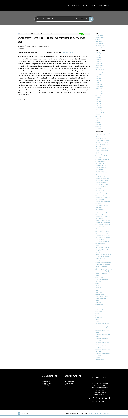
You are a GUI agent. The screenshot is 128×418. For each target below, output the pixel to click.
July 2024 (98, 99)
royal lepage (98, 317)
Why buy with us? (45, 381)
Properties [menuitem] (75, 5)
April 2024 (98, 105)
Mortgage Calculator (46, 383)
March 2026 (98, 63)
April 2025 (98, 82)
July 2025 (98, 76)
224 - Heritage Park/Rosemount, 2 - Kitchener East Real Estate (35, 46)
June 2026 (98, 57)
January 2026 (98, 67)
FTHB (96, 291)
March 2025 (98, 84)
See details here (67, 52)
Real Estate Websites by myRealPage (102, 413)
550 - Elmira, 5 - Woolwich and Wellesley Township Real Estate (102, 249)
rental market (98, 311)
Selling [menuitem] (93, 5)
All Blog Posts (99, 35)
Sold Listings (98, 47)
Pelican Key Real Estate (101, 310)
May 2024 (98, 103)
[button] (90, 398)
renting (97, 313)
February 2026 (99, 65)
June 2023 (98, 122)
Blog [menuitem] (100, 5)
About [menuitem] (106, 5)
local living (98, 302)
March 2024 (98, 107)
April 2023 (98, 126)
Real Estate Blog (99, 45)
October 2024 (99, 94)
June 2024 (98, 101)
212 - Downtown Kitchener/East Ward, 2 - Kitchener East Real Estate (102, 165)
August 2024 (98, 97)
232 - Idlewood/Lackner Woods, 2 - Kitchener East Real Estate (102, 186)
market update (99, 304)
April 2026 (98, 61)
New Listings (98, 41)
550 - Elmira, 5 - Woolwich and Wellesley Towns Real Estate (102, 243)
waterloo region (99, 359)
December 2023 (99, 113)
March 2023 (98, 128)
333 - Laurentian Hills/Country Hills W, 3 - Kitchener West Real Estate (102, 211)
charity (97, 285)
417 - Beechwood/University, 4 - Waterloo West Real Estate (102, 230)
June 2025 (98, 78)
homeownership (99, 294)
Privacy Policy (91, 413)
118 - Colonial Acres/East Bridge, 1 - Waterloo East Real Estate (102, 150)
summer (97, 357)
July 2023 (98, 120)
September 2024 (99, 95)
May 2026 (98, 59)
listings (97, 300)
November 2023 (99, 114)
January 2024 (98, 111)
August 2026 (98, 54)
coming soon (98, 287)
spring (97, 321)
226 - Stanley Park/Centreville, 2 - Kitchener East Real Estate (102, 176)
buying (97, 283)
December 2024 (99, 90)
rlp (96, 315)
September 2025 (99, 73)
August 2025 (98, 75)
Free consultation (69, 385)
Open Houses (99, 43)
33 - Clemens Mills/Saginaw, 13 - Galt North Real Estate (101, 205)
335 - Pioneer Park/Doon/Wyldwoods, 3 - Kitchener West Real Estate (102, 220)
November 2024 (99, 92)
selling (97, 319)
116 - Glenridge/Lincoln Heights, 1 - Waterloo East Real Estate (102, 144)
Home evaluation (69, 383)
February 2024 (99, 109)
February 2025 (99, 86)
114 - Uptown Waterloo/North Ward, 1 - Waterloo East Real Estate (102, 138)
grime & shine (99, 292)
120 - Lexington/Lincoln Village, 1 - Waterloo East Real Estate (102, 155)
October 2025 (99, 71)
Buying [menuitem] (85, 5)
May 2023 (98, 124)
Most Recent (98, 52)
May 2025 (98, 80)
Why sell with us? (69, 381)
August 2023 (98, 118)
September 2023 (99, 116)
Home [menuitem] (68, 5)
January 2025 (98, 88)
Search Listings (45, 385)
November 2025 (99, 69)
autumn (97, 275)
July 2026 (98, 56)
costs (96, 289)
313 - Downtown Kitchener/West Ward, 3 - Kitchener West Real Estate (102, 192)
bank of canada (99, 277)
